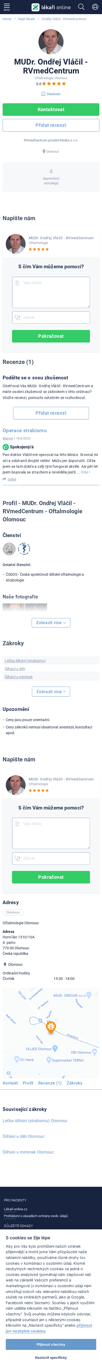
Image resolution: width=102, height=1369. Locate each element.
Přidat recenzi (51, 125)
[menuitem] (11, 1084)
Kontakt (10, 1083)
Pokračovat (51, 336)
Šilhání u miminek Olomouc (28, 1152)
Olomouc (52, 151)
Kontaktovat (51, 109)
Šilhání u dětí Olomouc (23, 1136)
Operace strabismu (25, 430)
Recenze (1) (50, 1083)
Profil (28, 1083)
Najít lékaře (26, 19)
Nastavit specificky (51, 1357)
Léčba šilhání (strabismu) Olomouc (35, 1120)
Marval (8, 438)
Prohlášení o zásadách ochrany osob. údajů (36, 1216)
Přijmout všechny (51, 1344)
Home (7, 19)
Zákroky (75, 1083)
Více (85, 472)
